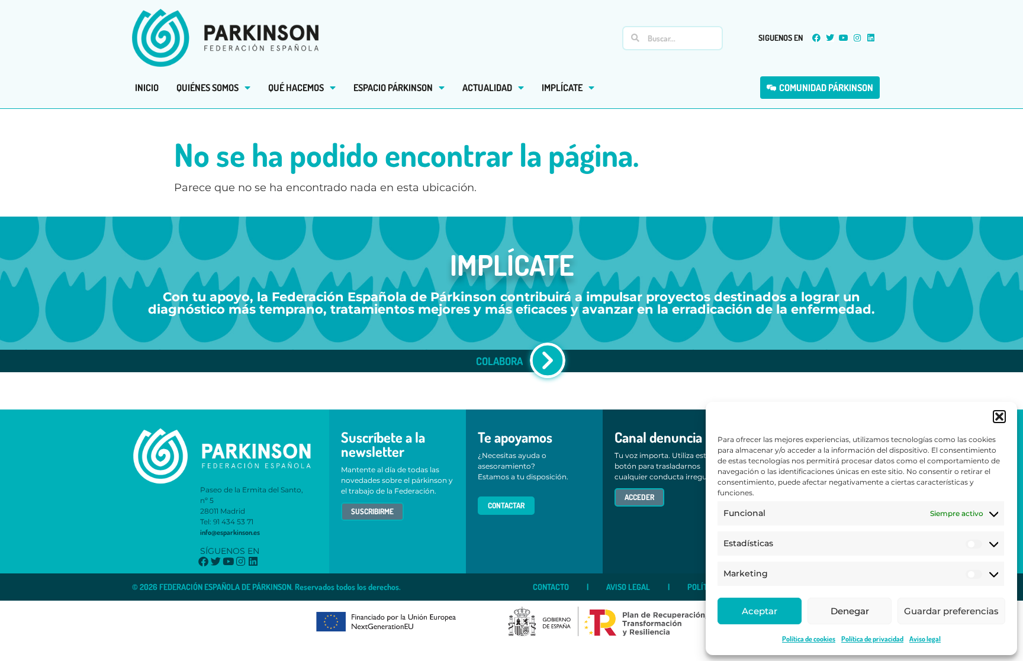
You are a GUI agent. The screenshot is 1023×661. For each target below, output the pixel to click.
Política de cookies (808, 638)
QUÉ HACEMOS (296, 87)
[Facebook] (816, 38)
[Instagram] (857, 38)
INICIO (147, 87)
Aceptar (759, 611)
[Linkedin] (871, 38)
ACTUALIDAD (487, 87)
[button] (999, 417)
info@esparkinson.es (230, 532)
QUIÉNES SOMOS (207, 87)
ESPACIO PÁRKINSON (393, 87)
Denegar (850, 611)
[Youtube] (843, 38)
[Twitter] (830, 38)
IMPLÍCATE (562, 87)
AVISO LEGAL (628, 587)
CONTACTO (551, 587)
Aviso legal (925, 638)
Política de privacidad (872, 638)
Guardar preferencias (951, 611)
